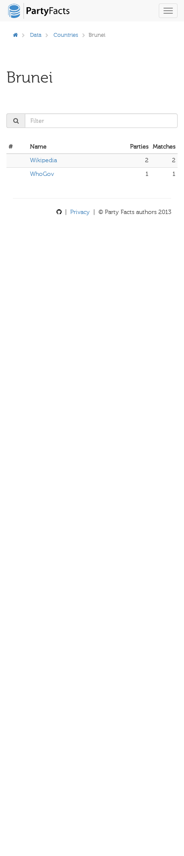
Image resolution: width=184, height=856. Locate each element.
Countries (65, 35)
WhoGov (42, 174)
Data (36, 35)
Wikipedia (43, 160)
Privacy (80, 212)
